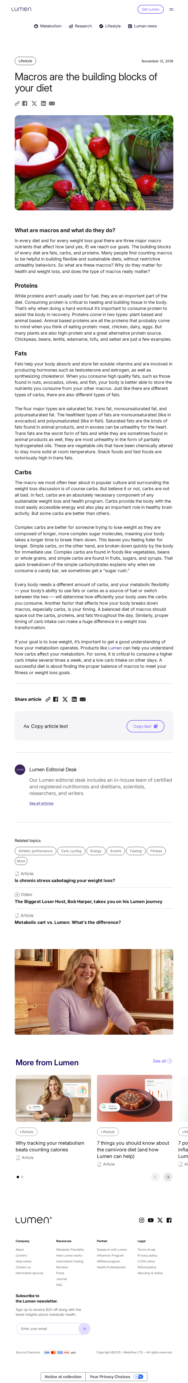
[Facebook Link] (169, 1220)
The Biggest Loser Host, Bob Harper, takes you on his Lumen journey (89, 901)
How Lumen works (69, 1255)
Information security (30, 1273)
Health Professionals (111, 1267)
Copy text (142, 726)
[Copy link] (17, 103)
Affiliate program (108, 1261)
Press (60, 1273)
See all (159, 1061)
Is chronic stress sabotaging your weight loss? (65, 880)
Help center (24, 1261)
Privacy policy (147, 1255)
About (20, 1249)
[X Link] (160, 1220)
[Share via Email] (52, 103)
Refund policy (147, 1267)
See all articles (41, 803)
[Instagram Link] (141, 1220)
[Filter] (178, 25)
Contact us (23, 1267)
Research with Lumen (112, 1249)
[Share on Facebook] (25, 103)
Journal (61, 1279)
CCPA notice (146, 1261)
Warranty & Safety (150, 1273)
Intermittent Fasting (69, 1261)
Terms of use (146, 1249)
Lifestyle (25, 61)
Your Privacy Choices (110, 1376)
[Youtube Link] (150, 1220)
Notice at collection (63, 1376)
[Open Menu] (172, 9)
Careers (21, 1255)
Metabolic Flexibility (70, 1249)
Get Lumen (150, 9)
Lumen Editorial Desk (53, 769)
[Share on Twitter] (34, 103)
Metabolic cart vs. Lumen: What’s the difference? (68, 922)
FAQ (59, 1285)
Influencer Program (110, 1255)
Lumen (115, 647)
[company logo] (34, 1220)
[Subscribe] (84, 1329)
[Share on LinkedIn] (43, 103)
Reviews (62, 1267)
